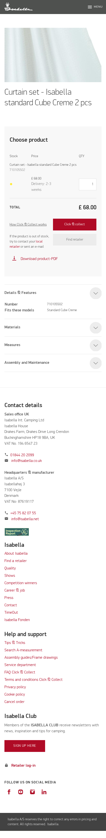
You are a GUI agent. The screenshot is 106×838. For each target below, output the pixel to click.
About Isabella (16, 554)
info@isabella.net (25, 519)
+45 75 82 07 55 (23, 513)
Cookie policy (14, 695)
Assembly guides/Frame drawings (31, 658)
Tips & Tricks (14, 643)
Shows (9, 576)
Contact (10, 605)
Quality (10, 568)
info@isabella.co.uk (26, 461)
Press (8, 598)
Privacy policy (15, 687)
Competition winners (20, 583)
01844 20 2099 (22, 455)
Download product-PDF (35, 259)
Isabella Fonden (17, 620)
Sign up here (24, 745)
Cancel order (14, 702)
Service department (20, 665)
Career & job (14, 591)
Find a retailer (15, 561)
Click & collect (74, 224)
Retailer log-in (23, 766)
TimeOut (11, 613)
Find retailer (74, 239)
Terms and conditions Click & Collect (33, 680)
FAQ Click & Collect (19, 672)
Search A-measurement (23, 650)
